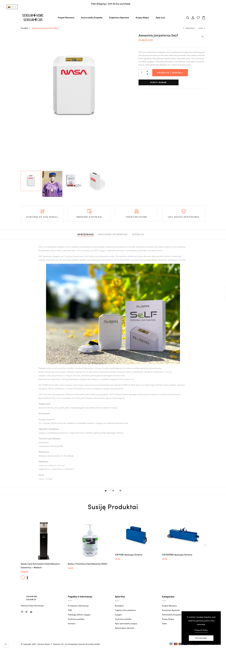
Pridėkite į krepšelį (170, 72)
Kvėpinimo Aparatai (119, 17)
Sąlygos (118, 614)
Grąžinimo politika (76, 619)
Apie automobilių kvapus (126, 623)
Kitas (201, 28)
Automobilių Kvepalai (91, 17)
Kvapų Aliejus (142, 17)
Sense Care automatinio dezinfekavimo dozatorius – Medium (40, 566)
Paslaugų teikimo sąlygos (79, 614)
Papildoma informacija (113, 235)
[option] (74, 87)
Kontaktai (119, 605)
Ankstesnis (190, 28)
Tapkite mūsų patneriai (125, 610)
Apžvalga (138, 235)
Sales (164, 623)
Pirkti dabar (158, 82)
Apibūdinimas (86, 235)
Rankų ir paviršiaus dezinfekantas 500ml (87, 564)
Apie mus (160, 17)
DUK (70, 610)
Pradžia (24, 28)
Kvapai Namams (66, 17)
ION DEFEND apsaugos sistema (177, 555)
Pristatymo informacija (78, 605)
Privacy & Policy (201, 630)
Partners (71, 623)
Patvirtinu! (201, 638)
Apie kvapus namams (124, 628)
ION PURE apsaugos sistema (128, 555)
